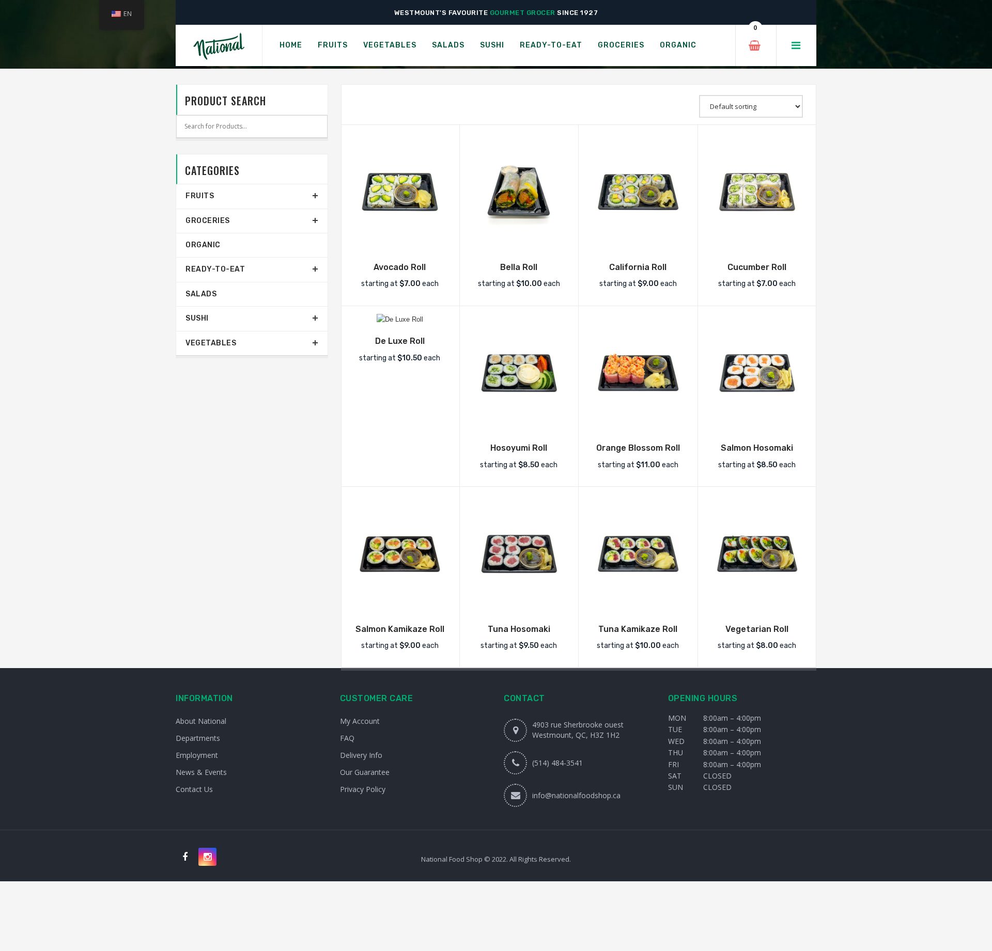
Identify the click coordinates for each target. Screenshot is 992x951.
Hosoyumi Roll (518, 448)
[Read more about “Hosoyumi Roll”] (518, 421)
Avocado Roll (400, 267)
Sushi (197, 318)
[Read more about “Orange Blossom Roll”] (638, 421)
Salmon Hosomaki (757, 448)
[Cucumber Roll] (757, 192)
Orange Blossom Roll (638, 448)
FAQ (347, 738)
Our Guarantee (365, 772)
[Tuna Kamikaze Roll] (638, 554)
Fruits (199, 196)
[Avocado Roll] (399, 192)
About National (201, 721)
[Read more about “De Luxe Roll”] (399, 314)
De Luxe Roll (400, 341)
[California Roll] (638, 192)
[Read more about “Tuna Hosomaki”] (518, 603)
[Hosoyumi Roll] (519, 373)
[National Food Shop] (218, 45)
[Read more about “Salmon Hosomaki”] (756, 421)
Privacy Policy (362, 789)
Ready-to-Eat (215, 269)
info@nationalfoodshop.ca (576, 795)
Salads (200, 294)
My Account (360, 721)
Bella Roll (518, 267)
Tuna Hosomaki (519, 629)
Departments (198, 738)
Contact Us (194, 789)
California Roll (638, 267)
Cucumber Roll (756, 267)
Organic (203, 245)
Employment (197, 755)
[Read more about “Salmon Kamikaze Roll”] (399, 603)
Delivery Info (361, 755)
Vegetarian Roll (756, 629)
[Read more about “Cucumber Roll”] (756, 241)
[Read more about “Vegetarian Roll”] (756, 603)
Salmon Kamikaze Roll (399, 629)
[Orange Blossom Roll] (638, 373)
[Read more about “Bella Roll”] (518, 241)
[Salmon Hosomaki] (757, 373)
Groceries (207, 220)
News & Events (201, 772)
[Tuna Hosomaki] (519, 554)
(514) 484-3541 (557, 763)
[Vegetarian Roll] (757, 554)
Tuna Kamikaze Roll (637, 629)
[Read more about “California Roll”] (638, 241)
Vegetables (210, 343)
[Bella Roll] (519, 192)
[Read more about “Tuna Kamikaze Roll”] (638, 603)
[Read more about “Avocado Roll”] (399, 241)
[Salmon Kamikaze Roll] (399, 554)
